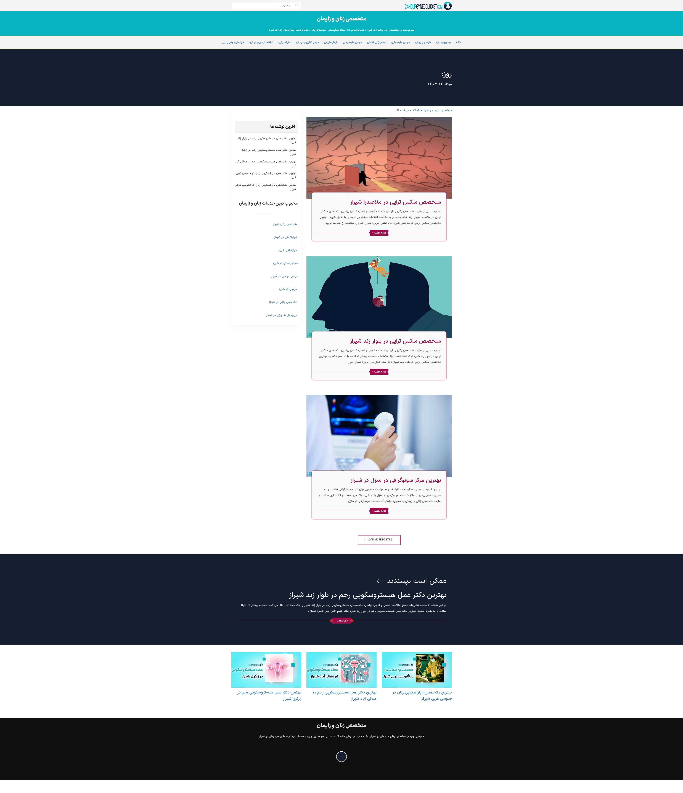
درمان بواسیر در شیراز (284, 276)
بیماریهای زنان (443, 42)
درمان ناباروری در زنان (307, 42)
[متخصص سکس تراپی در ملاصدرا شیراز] (379, 158)
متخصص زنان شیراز (285, 224)
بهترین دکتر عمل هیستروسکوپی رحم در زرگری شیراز (269, 152)
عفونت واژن (284, 42)
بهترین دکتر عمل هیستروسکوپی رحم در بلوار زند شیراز (267, 140)
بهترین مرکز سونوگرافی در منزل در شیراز (396, 480)
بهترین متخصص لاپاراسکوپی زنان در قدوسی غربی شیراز (266, 175)
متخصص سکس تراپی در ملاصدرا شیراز (395, 202)
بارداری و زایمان (423, 42)
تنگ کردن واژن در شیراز (283, 302)
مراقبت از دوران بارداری (261, 42)
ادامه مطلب (380, 233)
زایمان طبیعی (331, 42)
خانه (458, 42)
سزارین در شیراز (288, 289)
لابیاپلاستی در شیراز (286, 237)
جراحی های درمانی (352, 42)
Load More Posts (379, 540)
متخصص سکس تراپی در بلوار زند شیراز (395, 341)
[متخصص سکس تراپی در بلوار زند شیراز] (379, 297)
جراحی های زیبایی (400, 42)
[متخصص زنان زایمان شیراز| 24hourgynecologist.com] (428, 6)
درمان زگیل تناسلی (376, 42)
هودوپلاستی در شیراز (285, 263)
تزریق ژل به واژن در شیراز (282, 315)
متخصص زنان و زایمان (342, 19)
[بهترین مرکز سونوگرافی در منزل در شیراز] (379, 436)
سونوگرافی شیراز (288, 250)
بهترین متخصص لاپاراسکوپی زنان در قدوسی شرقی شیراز (266, 187)
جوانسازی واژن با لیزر (233, 42)
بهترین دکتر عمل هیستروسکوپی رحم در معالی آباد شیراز (266, 164)
